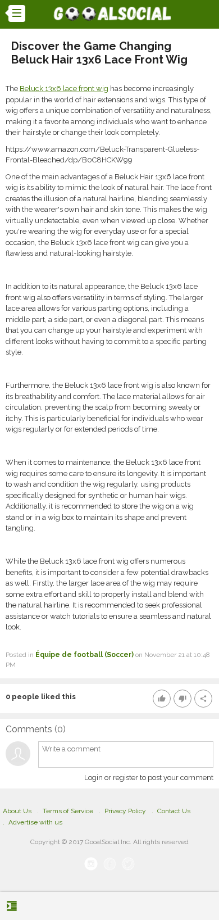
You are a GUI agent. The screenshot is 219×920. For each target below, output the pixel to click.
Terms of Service (68, 811)
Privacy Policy (125, 811)
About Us (17, 811)
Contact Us (173, 811)
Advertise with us (35, 822)
